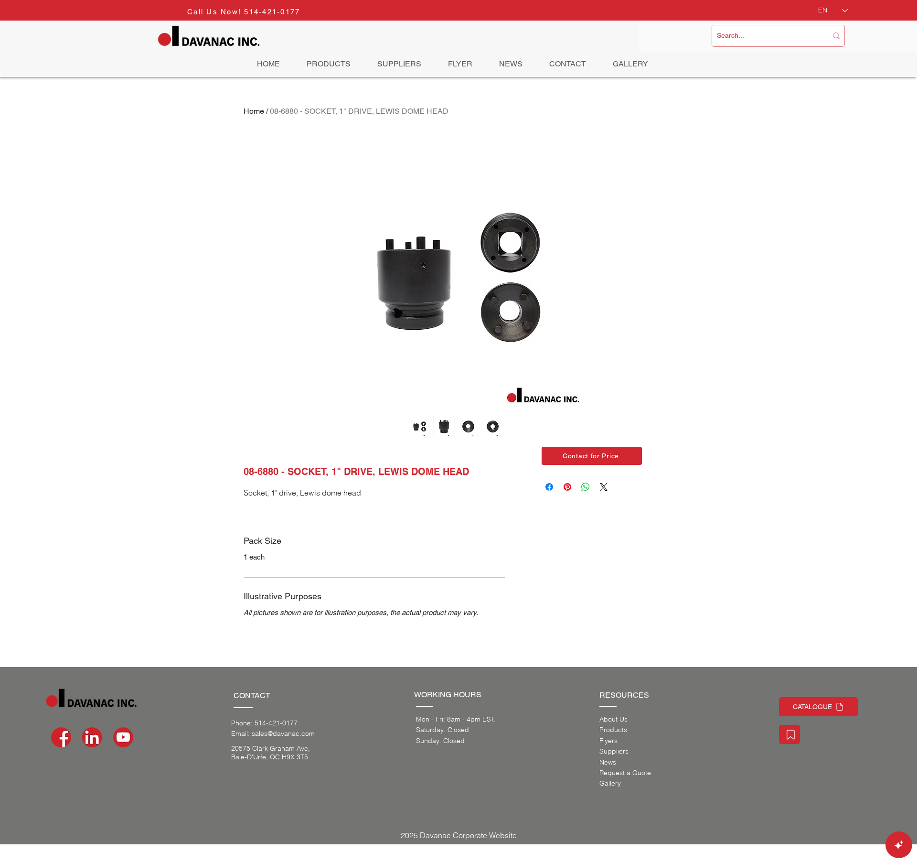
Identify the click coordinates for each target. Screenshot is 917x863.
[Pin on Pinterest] (567, 487)
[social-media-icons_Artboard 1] (92, 737)
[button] (592, 456)
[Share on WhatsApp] (585, 487)
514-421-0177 (272, 12)
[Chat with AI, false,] (898, 844)
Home (254, 111)
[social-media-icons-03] (123, 737)
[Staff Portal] (789, 734)
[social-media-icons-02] (61, 737)
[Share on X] (603, 487)
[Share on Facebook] (549, 487)
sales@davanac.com (283, 733)
